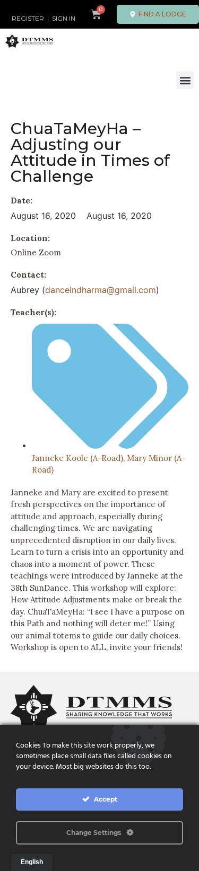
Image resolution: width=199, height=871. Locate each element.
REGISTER (28, 18)
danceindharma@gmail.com (100, 290)
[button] (185, 80)
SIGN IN (63, 18)
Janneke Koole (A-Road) (77, 458)
